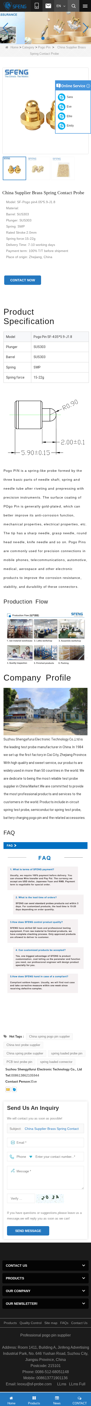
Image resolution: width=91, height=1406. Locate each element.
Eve (68, 106)
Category (28, 47)
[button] (43, 38)
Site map (50, 1323)
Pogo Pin (44, 47)
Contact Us (79, 1323)
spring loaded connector (56, 1062)
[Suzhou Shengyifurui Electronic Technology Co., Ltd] (15, 6)
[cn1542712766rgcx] (14, 1089)
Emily (69, 125)
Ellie (68, 116)
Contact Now (22, 280)
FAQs (64, 1323)
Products (10, 1323)
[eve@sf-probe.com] (7, 1089)
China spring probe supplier (25, 1053)
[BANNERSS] (45, 28)
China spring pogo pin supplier (49, 1036)
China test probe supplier (23, 1045)
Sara (69, 97)
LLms (61, 1384)
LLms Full (77, 1384)
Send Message (28, 1231)
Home (14, 47)
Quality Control (31, 1323)
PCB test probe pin (19, 1062)
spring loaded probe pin (66, 1053)
